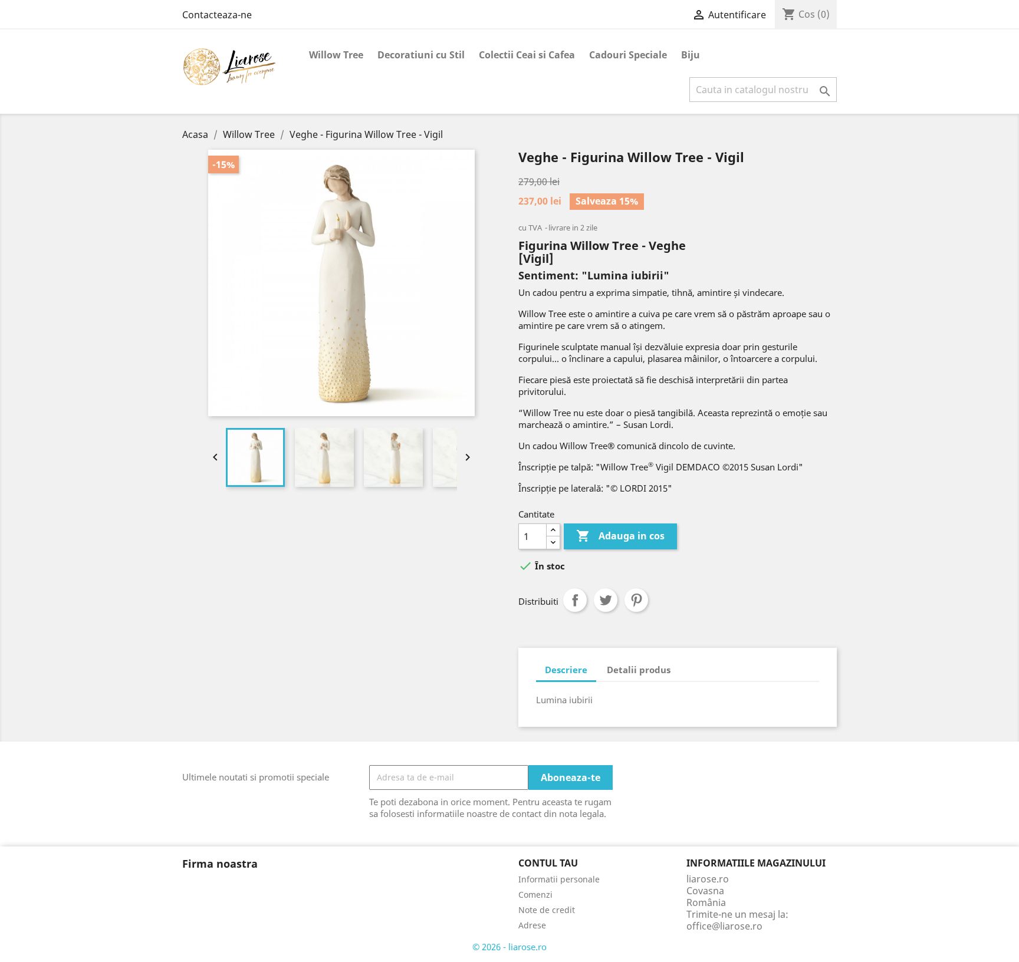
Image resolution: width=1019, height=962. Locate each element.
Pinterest (636, 600)
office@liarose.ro (724, 926)
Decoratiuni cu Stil (421, 54)
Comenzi (535, 894)
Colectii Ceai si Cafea (527, 54)
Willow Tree (336, 54)
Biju (690, 54)
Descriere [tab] (566, 670)
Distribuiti (575, 600)
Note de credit (546, 909)
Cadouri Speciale (628, 54)
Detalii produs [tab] (638, 670)
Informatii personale (559, 879)
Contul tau (548, 862)
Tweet (605, 600)
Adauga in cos (620, 536)
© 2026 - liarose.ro (509, 947)
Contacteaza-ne (217, 14)
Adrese (532, 925)
